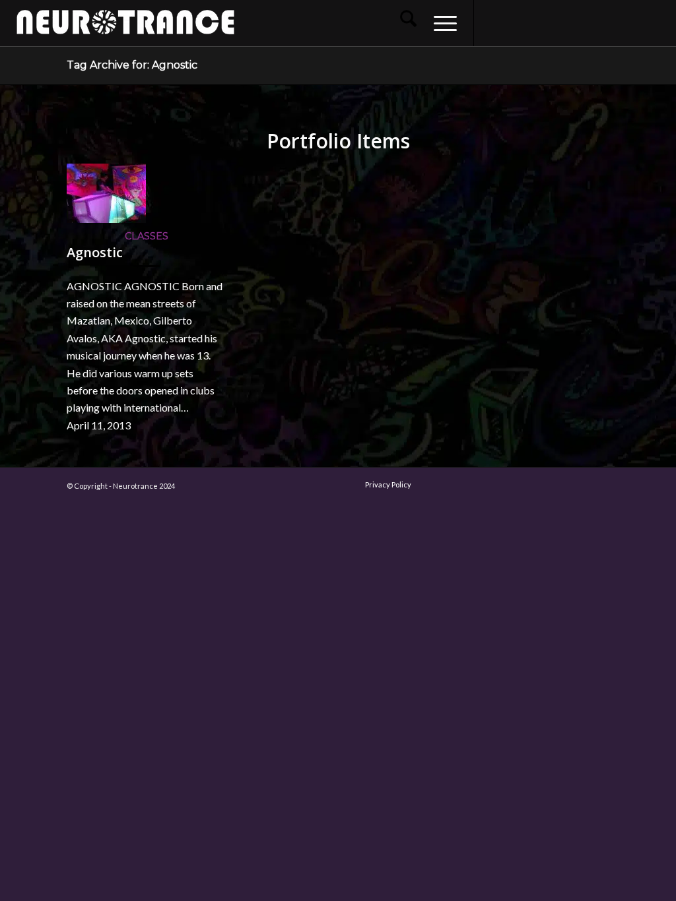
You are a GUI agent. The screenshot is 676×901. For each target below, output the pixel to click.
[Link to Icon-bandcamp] (653, 22)
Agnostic (95, 252)
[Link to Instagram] (514, 22)
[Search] (408, 23)
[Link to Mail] (593, 22)
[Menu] (441, 23)
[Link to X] (554, 22)
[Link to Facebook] (494, 22)
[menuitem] (408, 23)
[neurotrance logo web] (125, 30)
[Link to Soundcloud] (574, 22)
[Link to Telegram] (633, 22)
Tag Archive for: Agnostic (132, 65)
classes (146, 236)
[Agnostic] (106, 218)
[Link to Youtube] (534, 22)
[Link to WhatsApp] (613, 22)
